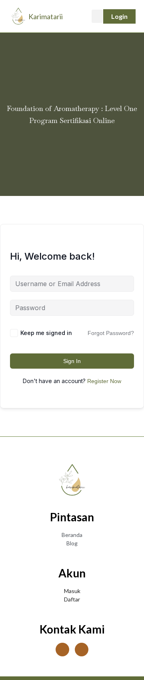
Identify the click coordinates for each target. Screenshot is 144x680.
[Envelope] (62, 649)
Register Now (104, 381)
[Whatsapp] (81, 649)
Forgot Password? (111, 333)
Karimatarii (45, 16)
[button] (97, 16)
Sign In (72, 361)
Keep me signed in (46, 332)
